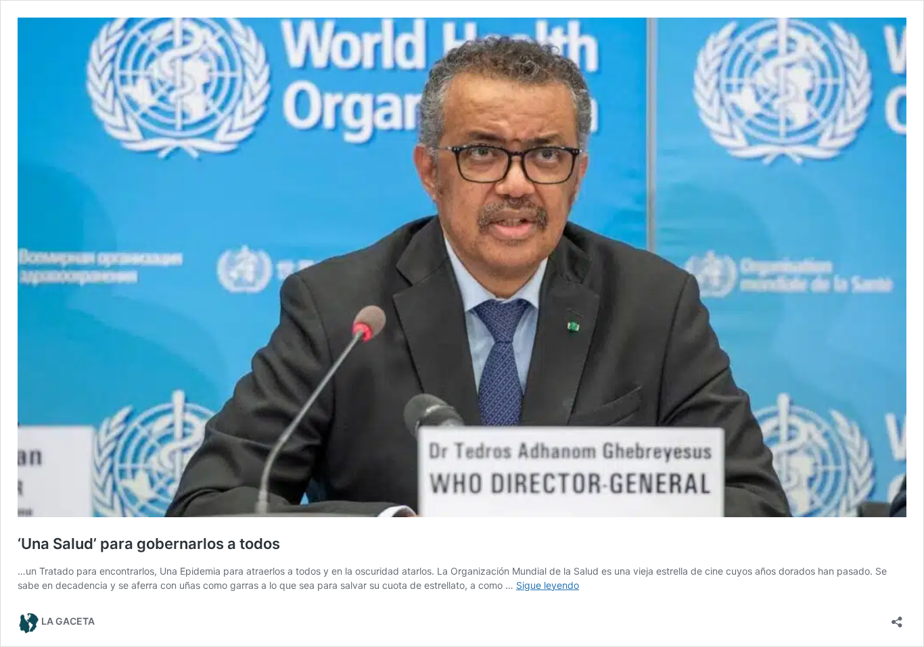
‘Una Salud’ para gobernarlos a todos (149, 543)
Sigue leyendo (547, 585)
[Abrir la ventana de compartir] (896, 617)
